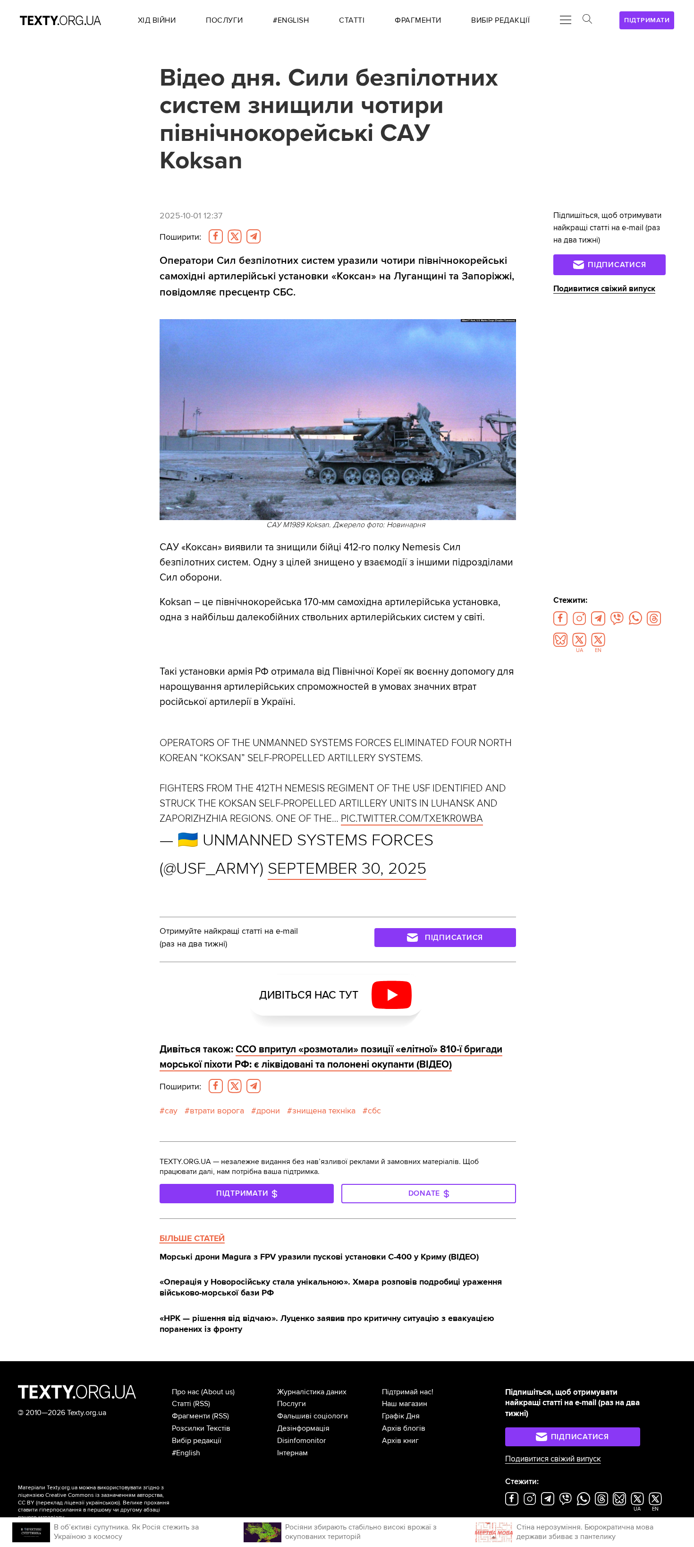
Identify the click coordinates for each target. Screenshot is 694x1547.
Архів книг (400, 1440)
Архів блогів (403, 1428)
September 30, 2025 (347, 868)
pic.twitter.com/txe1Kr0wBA (412, 818)
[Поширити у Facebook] (216, 236)
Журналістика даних (312, 1392)
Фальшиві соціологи (312, 1416)
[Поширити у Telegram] (253, 236)
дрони (268, 1110)
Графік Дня (401, 1416)
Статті (181, 1403)
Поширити (180, 237)
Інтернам (292, 1453)
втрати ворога (217, 1110)
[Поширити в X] (235, 236)
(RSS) (201, 1403)
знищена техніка (323, 1110)
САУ (171, 1110)
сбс (374, 1110)
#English (186, 1453)
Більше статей (192, 1238)
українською (102, 1502)
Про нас (185, 1392)
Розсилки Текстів (201, 1428)
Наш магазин (404, 1403)
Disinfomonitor (301, 1440)
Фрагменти (191, 1416)
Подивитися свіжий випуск (604, 289)
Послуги (291, 1403)
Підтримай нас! (407, 1392)
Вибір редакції (196, 1440)
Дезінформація (303, 1428)
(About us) (218, 1392)
